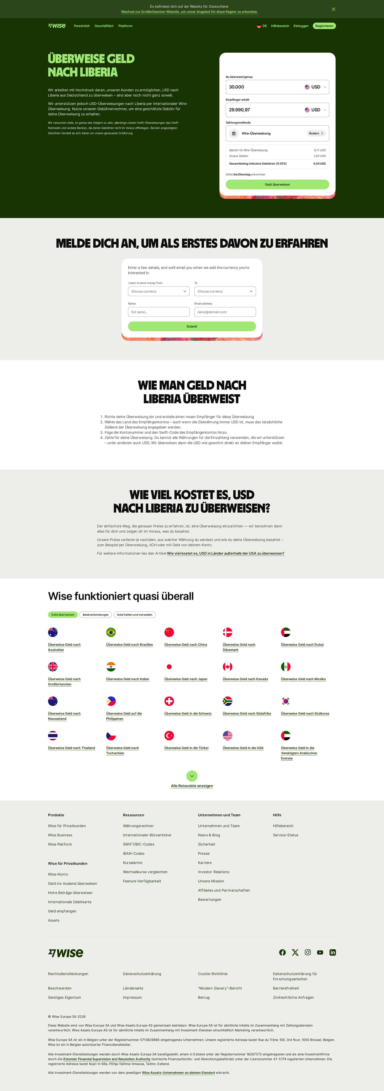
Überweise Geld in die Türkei (186, 748)
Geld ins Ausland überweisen (72, 883)
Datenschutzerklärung (142, 974)
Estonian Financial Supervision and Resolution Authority (106, 1059)
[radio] (95, 614)
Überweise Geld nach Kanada (245, 679)
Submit (192, 326)
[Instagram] (308, 953)
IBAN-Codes (133, 853)
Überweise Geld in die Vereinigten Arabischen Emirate (299, 753)
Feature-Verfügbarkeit (142, 881)
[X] (295, 953)
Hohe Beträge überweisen (70, 893)
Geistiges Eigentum (64, 997)
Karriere (205, 863)
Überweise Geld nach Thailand (71, 748)
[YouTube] (320, 953)
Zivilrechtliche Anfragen (293, 997)
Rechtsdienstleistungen (68, 974)
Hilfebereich (280, 26)
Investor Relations (213, 872)
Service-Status (285, 835)
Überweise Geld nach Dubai (302, 645)
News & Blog (209, 835)
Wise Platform (60, 844)
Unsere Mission (211, 881)
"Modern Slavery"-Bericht (220, 988)
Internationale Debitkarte (70, 902)
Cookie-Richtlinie (212, 974)
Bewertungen (209, 899)
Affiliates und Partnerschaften (224, 890)
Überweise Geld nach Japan (185, 679)
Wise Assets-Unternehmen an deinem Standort (178, 1073)
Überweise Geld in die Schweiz (187, 713)
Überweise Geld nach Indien (127, 679)
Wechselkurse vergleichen (145, 872)
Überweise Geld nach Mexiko (303, 679)
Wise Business (60, 835)
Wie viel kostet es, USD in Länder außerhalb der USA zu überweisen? (225, 553)
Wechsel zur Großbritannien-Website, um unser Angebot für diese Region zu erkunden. (189, 12)
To (196, 283)
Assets (53, 920)
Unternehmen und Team (219, 826)
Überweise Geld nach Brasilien (129, 645)
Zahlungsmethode (238, 122)
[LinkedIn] (332, 953)
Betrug (204, 997)
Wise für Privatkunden (67, 826)
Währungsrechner (138, 826)
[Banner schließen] (333, 9)
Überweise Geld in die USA (243, 748)
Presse (203, 853)
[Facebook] (282, 953)
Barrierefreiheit (286, 988)
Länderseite (133, 988)
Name (132, 303)
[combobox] (315, 87)
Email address (203, 303)
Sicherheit (206, 844)
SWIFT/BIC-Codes (138, 844)
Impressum (132, 997)
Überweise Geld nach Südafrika (247, 713)
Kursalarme (132, 863)
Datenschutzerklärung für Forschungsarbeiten (295, 976)
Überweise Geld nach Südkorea (305, 713)
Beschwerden (60, 988)
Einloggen (301, 26)
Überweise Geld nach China (185, 645)
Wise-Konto (58, 874)
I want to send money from (145, 283)
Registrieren (324, 26)
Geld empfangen (62, 911)
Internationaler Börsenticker (147, 835)
